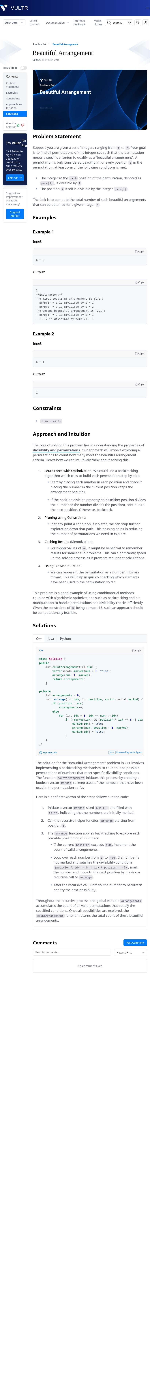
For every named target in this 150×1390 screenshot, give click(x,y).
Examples (12, 92)
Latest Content (35, 22)
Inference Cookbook (79, 22)
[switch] (23, 68)
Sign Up (13, 177)
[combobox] (130, 952)
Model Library (98, 22)
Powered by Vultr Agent (129, 752)
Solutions (12, 114)
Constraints (13, 98)
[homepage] (14, 8)
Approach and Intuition (14, 106)
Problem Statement (12, 84)
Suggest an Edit (15, 214)
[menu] (148, 8)
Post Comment (135, 942)
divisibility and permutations (56, 450)
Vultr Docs (11, 22)
